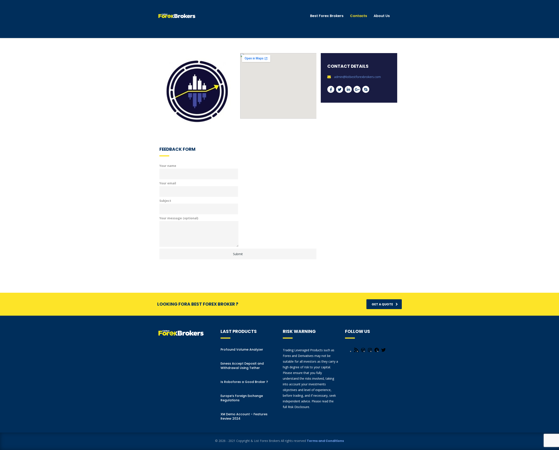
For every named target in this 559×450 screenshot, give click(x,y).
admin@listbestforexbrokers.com (357, 77)
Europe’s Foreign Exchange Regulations (242, 398)
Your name (167, 166)
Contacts (358, 15)
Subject (165, 201)
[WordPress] (363, 351)
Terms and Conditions (325, 441)
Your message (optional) (178, 218)
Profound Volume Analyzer (242, 349)
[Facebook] (376, 351)
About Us (382, 15)
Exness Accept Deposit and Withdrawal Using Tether (242, 365)
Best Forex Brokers (326, 15)
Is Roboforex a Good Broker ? (244, 382)
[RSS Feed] (356, 351)
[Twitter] (383, 351)
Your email (167, 183)
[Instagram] (370, 351)
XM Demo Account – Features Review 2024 (244, 416)
